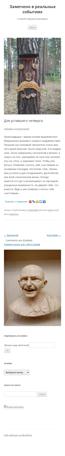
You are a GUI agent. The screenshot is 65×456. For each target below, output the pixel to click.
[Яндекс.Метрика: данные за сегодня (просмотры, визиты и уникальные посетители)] (14, 407)
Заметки (14, 214)
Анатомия (54, 235)
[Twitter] (40, 201)
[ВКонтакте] (44, 201)
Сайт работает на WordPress (18, 435)
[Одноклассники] (37, 201)
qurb (50, 210)
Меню (32, 27)
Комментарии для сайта (22, 244)
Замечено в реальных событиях (33, 9)
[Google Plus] (30, 201)
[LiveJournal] (34, 201)
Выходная (11, 235)
